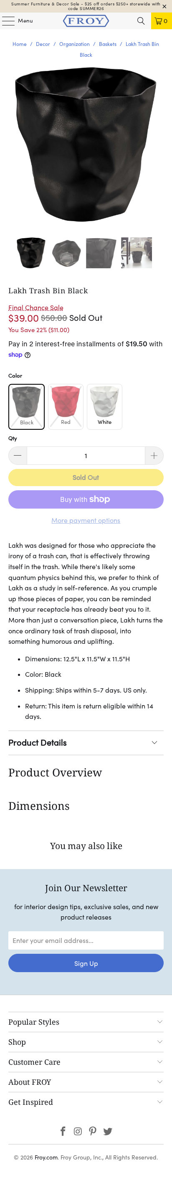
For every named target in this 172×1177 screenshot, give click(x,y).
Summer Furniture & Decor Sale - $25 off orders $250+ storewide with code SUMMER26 (86, 6)
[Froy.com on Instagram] (78, 1132)
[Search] (141, 21)
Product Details (37, 742)
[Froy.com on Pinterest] (93, 1132)
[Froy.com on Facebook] (63, 1132)
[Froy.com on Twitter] (108, 1132)
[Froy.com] (86, 21)
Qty (12, 438)
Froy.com (46, 1157)
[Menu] (4, 21)
